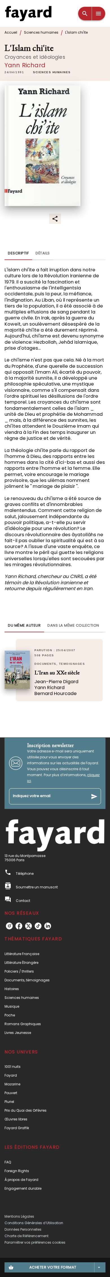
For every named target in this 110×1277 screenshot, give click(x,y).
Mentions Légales (19, 1216)
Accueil (11, 32)
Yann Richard (25, 65)
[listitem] (9, 926)
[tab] (18, 253)
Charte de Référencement (27, 1235)
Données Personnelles (23, 1229)
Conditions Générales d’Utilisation (34, 1222)
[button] (52, 72)
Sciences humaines (41, 32)
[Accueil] (28, 13)
